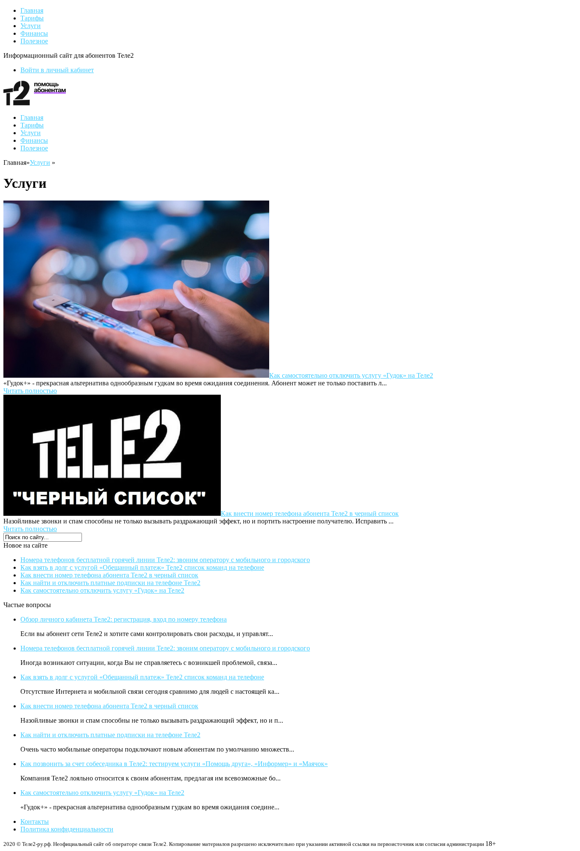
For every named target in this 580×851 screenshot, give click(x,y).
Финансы (34, 33)
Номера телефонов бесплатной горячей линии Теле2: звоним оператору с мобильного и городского (165, 559)
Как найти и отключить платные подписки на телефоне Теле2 (110, 582)
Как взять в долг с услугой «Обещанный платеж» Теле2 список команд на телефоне (142, 567)
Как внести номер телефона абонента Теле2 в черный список (310, 513)
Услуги (30, 25)
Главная (31, 10)
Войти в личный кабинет (57, 70)
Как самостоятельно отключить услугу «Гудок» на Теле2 (351, 375)
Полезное (34, 41)
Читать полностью (30, 390)
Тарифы (32, 18)
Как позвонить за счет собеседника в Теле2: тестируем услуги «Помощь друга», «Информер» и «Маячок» (174, 763)
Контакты (34, 821)
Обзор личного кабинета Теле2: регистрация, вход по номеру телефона (123, 619)
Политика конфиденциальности (66, 829)
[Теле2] (34, 103)
